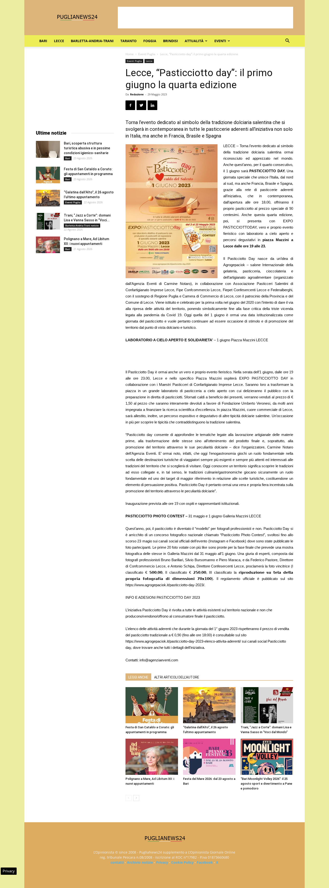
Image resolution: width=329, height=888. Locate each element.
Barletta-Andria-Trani (92, 41)
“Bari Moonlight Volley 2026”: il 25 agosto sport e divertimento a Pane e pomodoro (266, 783)
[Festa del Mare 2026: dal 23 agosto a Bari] (209, 757)
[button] (287, 41)
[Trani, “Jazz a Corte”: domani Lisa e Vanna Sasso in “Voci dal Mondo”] (267, 705)
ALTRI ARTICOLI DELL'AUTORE (176, 677)
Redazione (137, 94)
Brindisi (170, 41)
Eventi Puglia (146, 54)
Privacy (162, 862)
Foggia (149, 41)
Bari (43, 41)
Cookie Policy (182, 862)
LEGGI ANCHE (138, 677)
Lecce (59, 41)
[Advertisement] (205, 17)
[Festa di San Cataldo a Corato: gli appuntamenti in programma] (151, 705)
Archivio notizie (140, 862)
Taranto (128, 41)
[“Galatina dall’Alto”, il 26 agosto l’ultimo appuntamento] (209, 705)
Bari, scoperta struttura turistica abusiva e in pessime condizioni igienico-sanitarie (87, 148)
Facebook (205, 862)
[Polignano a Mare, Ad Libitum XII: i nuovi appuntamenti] (151, 757)
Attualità (194, 41)
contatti (117, 862)
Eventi (220, 41)
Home (129, 54)
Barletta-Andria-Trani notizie (82, 225)
